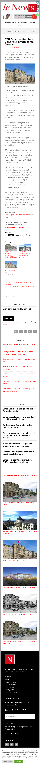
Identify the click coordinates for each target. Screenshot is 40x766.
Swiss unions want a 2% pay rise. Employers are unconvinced (18, 444)
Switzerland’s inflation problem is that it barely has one (18, 453)
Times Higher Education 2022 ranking (18, 215)
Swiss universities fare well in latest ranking (10, 270)
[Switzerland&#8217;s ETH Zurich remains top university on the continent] (25, 247)
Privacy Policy (10, 690)
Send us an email (11, 685)
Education (16, 282)
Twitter (21, 227)
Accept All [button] (19, 761)
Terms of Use (9, 687)
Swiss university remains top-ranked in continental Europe (18, 503)
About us (8, 680)
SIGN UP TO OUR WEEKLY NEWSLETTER (20, 476)
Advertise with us (11, 702)
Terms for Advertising (12, 692)
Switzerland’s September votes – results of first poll (18, 426)
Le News (20, 8)
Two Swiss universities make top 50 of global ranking (19, 587)
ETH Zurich (16, 286)
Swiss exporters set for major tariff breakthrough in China (19, 418)
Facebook (11, 227)
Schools (22, 282)
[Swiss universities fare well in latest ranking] (11, 264)
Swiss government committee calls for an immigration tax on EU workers (19, 435)
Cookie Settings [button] (8, 761)
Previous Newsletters (12, 734)
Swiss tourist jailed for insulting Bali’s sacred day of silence (17, 461)
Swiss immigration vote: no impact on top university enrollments (19, 642)
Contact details (10, 682)
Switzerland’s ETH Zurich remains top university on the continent (20, 532)
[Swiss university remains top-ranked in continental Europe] (11, 247)
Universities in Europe (28, 286)
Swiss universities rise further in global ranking (17, 614)
